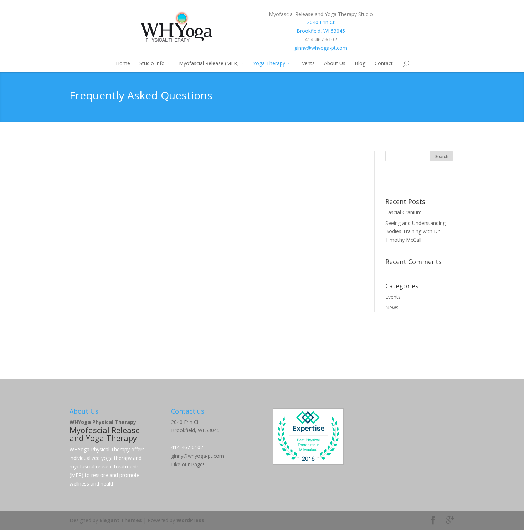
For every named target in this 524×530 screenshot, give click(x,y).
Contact (384, 63)
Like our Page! (187, 464)
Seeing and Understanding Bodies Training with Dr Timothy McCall (415, 231)
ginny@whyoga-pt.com (320, 47)
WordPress (190, 520)
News (392, 307)
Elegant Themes (120, 520)
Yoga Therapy (269, 63)
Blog (360, 63)
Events (307, 63)
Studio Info (152, 63)
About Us (334, 63)
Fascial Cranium (403, 212)
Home (123, 63)
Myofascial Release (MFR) (209, 63)
